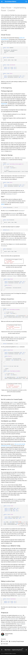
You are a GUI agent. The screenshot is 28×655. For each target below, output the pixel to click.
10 (1, 290)
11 (1, 362)
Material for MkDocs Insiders (10, 653)
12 (1, 363)
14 (1, 366)
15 (1, 367)
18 (1, 371)
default (2, 204)
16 (1, 368)
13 (1, 364)
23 (1, 377)
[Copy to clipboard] (26, 47)
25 (1, 379)
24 (1, 378)
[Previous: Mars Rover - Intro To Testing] (1, 649)
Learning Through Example (18, 641)
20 (1, 373)
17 (1, 369)
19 (1, 372)
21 (1, 374)
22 (1, 376)
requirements (4, 103)
